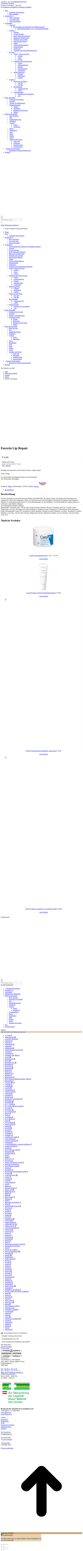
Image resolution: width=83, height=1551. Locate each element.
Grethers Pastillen (11, 1146)
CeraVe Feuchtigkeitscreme (38, 555)
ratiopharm (9, 1253)
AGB (2, 1423)
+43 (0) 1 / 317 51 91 (7, 2)
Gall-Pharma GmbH (12, 1137)
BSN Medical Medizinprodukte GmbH (18, 1079)
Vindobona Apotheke (13, 1319)
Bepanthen (9, 1064)
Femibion (8, 1131)
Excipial (8, 1130)
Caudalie (9, 1086)
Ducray (8, 1113)
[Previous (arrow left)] (1, 1549)
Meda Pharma (10, 1191)
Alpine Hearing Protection (14, 1050)
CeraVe (8, 1088)
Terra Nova (9, 1302)
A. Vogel (8, 1035)
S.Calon (8, 1262)
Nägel (11, 1021)
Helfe (7, 1157)
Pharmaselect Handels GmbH (15, 1244)
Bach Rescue (10, 1059)
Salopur (8, 1264)
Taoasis (8, 1299)
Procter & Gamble (11, 1250)
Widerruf (3, 1428)
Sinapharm (9, 1282)
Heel (7, 1155)
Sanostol (8, 1269)
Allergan (8, 1042)
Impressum (4, 1419)
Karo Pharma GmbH (12, 1166)
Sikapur (8, 1279)
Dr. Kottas (9, 1110)
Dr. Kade (8, 1108)
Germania (8, 1142)
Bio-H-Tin (9, 1066)
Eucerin (36, 486)
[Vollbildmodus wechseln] (3, 1544)
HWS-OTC (9, 1159)
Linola (7, 1180)
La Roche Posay (11, 1175)
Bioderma (9, 1068)
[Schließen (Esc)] (8, 1544)
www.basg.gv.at (6, 1412)
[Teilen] (5, 1544)
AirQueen (8, 1041)
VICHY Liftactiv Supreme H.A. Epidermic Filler (41, 909)
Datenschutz (5, 1421)
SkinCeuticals (10, 1286)
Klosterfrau (9, 1170)
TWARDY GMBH (11, 1309)
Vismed (8, 1320)
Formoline (9, 1133)
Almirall (8, 1046)
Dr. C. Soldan (10, 1104)
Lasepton (8, 1179)
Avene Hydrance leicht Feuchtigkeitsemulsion (41, 593)
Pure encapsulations (12, 1251)
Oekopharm (9, 1219)
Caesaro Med (10, 1082)
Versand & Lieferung (7, 1425)
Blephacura (9, 1073)
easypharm (9, 1117)
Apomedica (9, 1053)
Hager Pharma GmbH (12, 1150)
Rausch (8, 1255)
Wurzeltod (9, 1329)
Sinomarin (9, 1284)
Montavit (8, 1199)
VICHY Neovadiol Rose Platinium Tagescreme (41, 751)
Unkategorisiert (10, 1027)
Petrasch (8, 1240)
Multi (7, 1200)
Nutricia (8, 1215)
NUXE (8, 1217)
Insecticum (9, 1161)
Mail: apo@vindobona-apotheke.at (12, 1372)
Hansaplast (9, 1151)
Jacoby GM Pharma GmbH (14, 1162)
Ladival (8, 1177)
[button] (19, 477)
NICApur (8, 1208)
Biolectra (8, 1072)
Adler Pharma (10, 1037)
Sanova (8, 1271)
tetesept (8, 1304)
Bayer (8, 1061)
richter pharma (10, 1259)
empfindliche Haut (15, 1003)
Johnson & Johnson (12, 1164)
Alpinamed (9, 1048)
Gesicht (11, 1007)
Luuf (7, 1184)
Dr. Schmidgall (10, 1111)
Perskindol (9, 1239)
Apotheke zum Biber (12, 1055)
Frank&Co (9, 1135)
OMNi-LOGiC (10, 1226)
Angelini (8, 1052)
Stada (7, 1293)
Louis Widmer (10, 1182)
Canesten (8, 1084)
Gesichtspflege (13, 1012)
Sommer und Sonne (15, 1023)
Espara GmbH (10, 1124)
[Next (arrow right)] (3, 1549)
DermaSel (8, 1095)
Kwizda (8, 1173)
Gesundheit (8, 992)
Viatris (7, 1315)
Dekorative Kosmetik (16, 999)
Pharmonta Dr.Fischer (12, 1246)
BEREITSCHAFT (20, 2)
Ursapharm (9, 1311)
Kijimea (8, 1168)
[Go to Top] (41, 1531)
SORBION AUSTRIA (13, 1289)
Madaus (8, 1186)
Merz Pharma (10, 1197)
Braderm (8, 1075)
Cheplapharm (10, 1090)
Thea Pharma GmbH (12, 1306)
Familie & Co (9, 990)
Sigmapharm (9, 1277)
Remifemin (9, 1257)
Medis (7, 1195)
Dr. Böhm (9, 1102)
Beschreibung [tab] (9, 490)
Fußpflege (12, 1005)
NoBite (8, 1210)
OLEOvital (9, 1220)
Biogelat (8, 1070)
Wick (7, 1328)
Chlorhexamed (10, 1091)
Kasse (17, 225)
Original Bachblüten (12, 1228)
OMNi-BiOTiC (11, 1224)
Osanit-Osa (9, 1231)
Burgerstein (9, 1081)
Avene (8, 1057)
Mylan (7, 1204)
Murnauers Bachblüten (13, 1202)
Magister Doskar (11, 1188)
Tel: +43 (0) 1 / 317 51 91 (9, 1369)
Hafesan (8, 1148)
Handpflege (12, 1016)
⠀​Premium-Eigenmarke (12, 988)
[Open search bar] (2, 217)
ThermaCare (9, 1308)
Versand (8, 466)
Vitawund (8, 1322)
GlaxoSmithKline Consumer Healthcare (18, 1144)
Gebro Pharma (10, 1139)
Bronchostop (9, 1077)
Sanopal (8, 1268)
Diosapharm (9, 1101)
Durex (7, 1115)
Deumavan (9, 1097)
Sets (6, 1025)
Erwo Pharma (10, 1122)
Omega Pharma (10, 1222)
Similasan (8, 1280)
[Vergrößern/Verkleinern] (1, 1544)
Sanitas (8, 1266)
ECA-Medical (10, 1119)
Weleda (8, 1324)
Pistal (7, 1248)
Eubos (8, 1126)
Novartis (8, 1213)
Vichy (8, 1317)
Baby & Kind (13, 997)
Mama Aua (9, 1190)
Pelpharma (9, 1237)
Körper (11, 1019)
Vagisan (8, 1313)
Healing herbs (10, 1153)
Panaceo (8, 1235)
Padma (7, 1233)
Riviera (8, 1260)
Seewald (8, 1275)
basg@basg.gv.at (6, 1414)
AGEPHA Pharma (11, 1039)
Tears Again (9, 1300)
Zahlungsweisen (6, 1427)
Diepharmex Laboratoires (13, 1099)
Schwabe (8, 1273)
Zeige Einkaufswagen (8, 225)
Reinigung (16, 1010)
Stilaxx (8, 1295)
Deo (10, 1001)
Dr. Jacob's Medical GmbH (14, 1106)
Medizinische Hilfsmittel (12, 994)
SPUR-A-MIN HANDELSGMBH (17, 1291)
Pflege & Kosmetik (11, 996)
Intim (10, 1017)
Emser (7, 1121)
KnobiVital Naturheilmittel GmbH (16, 1171)
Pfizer (7, 1242)
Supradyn (8, 1297)
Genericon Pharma (11, 1141)
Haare (11, 1014)
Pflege (10, 486)
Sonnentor (9, 1288)
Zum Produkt (43, 559)
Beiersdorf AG (10, 1062)
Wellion (8, 1326)
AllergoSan (9, 1044)
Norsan (8, 1211)
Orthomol (9, 1230)
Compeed (8, 1093)
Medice (8, 1193)
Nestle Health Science (13, 1206)
